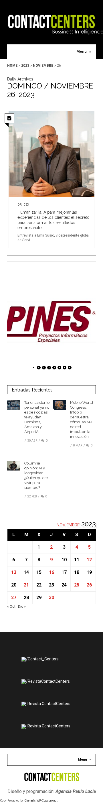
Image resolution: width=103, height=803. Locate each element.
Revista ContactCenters (48, 703)
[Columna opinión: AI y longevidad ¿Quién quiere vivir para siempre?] (13, 466)
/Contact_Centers (42, 659)
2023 (25, 66)
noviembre (43, 66)
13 (13, 572)
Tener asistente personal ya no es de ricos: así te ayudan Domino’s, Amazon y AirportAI (36, 417)
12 (89, 559)
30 (51, 597)
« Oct (11, 607)
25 (76, 585)
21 (26, 585)
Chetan (28, 800)
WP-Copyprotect (47, 800)
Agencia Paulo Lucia (76, 791)
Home (12, 66)
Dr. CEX (23, 204)
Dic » (22, 607)
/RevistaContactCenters (48, 681)
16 (51, 572)
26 (89, 585)
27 (13, 597)
